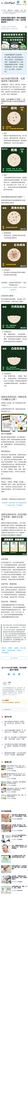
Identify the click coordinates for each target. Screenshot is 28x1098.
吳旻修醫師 (13, 798)
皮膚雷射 (10, 648)
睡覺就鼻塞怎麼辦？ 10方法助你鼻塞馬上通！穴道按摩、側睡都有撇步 (15, 754)
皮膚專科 (16, 10)
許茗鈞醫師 (19, 830)
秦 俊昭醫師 (13, 770)
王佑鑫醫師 (19, 839)
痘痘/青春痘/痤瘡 (11, 650)
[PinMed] (10, 3)
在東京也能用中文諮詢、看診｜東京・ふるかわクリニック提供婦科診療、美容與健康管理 (16, 767)
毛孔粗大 (19, 650)
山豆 (5, 26)
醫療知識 (10, 10)
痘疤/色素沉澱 (5, 652)
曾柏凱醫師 (13, 778)
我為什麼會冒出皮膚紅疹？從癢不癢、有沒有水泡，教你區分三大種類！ (14, 723)
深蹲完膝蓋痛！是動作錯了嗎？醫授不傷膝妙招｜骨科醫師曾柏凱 (16, 789)
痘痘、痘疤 (23, 10)
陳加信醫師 (13, 785)
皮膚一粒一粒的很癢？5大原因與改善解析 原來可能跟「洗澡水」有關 (15, 738)
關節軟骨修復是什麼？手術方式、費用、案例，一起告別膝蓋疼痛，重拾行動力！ (16, 775)
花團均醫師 (19, 890)
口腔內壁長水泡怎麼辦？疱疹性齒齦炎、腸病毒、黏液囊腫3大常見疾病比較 (15, 746)
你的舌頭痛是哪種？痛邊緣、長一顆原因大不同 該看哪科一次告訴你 (15, 731)
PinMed (4, 10)
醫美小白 (4, 648)
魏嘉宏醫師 (19, 819)
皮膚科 (3, 650)
